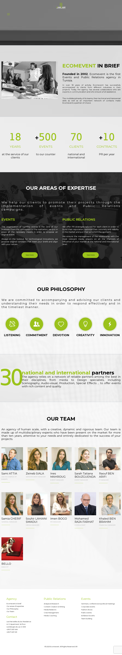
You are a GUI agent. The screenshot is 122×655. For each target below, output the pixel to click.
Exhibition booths (88, 616)
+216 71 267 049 (12, 629)
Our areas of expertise (15, 606)
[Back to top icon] (110, 650)
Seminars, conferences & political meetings (98, 604)
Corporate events (88, 607)
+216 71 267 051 (12, 632)
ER (76, 647)
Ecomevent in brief (14, 604)
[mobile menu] (8, 14)
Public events (86, 613)
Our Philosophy (12, 609)
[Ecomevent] (61, 5)
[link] (29, 80)
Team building (86, 619)
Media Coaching (50, 616)
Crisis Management (51, 613)
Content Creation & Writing (54, 607)
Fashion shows (86, 610)
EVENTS (8, 220)
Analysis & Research (51, 604)
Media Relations (50, 610)
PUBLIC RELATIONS (78, 220)
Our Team (10, 611)
